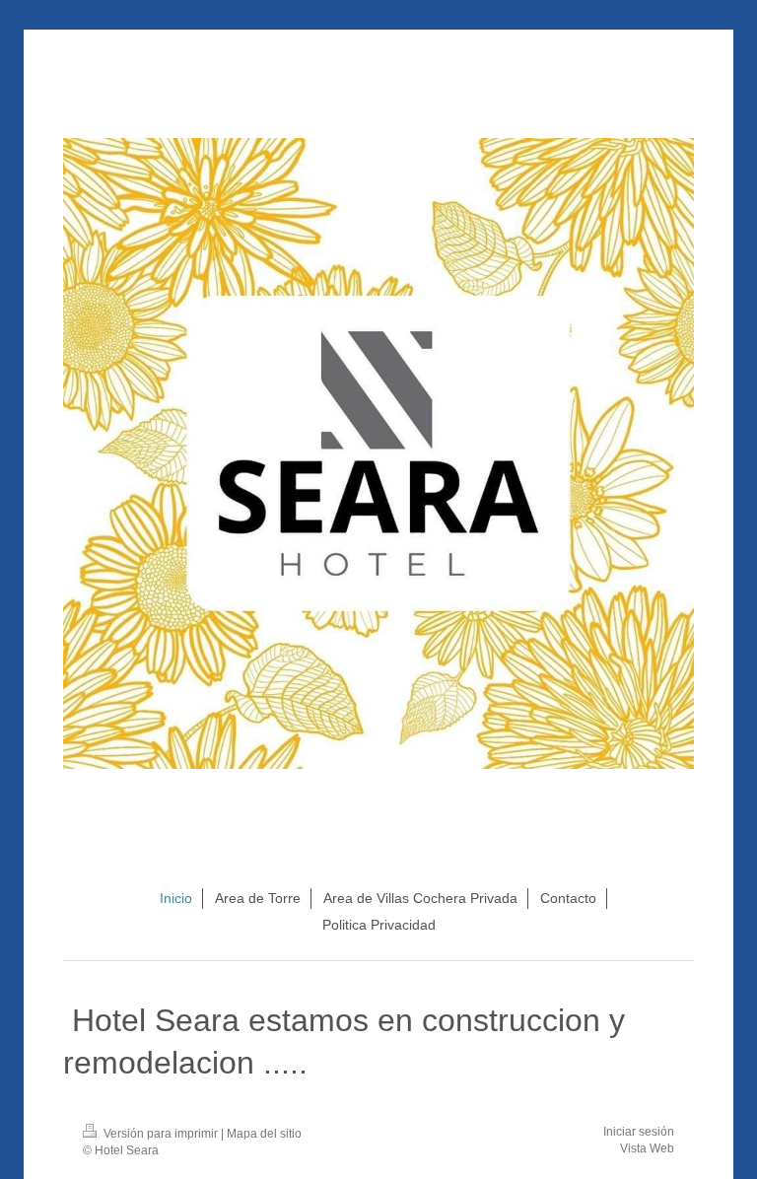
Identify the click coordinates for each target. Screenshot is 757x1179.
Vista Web (647, 1148)
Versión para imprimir (161, 1134)
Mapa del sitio (264, 1134)
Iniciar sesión (638, 1132)
